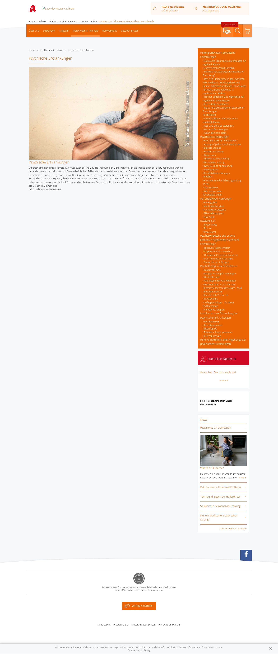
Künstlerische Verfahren (216, 295)
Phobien (208, 176)
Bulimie (208, 228)
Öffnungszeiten (170, 10)
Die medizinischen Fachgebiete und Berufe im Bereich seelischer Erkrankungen (224, 84)
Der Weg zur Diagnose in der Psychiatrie (224, 78)
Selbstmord (210, 114)
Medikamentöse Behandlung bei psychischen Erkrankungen (218, 315)
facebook (223, 380)
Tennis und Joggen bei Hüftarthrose (220, 496)
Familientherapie (212, 269)
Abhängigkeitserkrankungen (216, 198)
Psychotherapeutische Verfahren (218, 266)
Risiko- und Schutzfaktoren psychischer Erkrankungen (223, 109)
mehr (243, 477)
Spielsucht (209, 216)
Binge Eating (210, 224)
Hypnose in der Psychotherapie (220, 284)
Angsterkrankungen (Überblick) (219, 67)
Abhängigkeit (210, 202)
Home (32, 50)
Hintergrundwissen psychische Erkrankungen (217, 55)
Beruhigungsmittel (213, 325)
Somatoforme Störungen (216, 262)
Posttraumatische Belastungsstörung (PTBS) (222, 182)
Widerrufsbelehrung (170, 624)
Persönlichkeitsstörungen (217, 173)
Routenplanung (211, 10)
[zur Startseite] (58, 8)
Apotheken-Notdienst (221, 359)
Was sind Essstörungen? (216, 129)
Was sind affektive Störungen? (219, 125)
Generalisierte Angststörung (218, 165)
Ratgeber (64, 30)
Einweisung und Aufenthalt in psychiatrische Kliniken (218, 91)
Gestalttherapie (212, 277)
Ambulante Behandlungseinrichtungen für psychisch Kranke (224, 62)
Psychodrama (211, 298)
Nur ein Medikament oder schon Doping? (218, 517)
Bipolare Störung (212, 147)
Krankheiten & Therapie (85, 30)
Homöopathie (109, 30)
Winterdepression (213, 191)
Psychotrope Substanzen (216, 103)
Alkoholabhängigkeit (214, 206)
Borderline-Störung (213, 151)
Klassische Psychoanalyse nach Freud (223, 287)
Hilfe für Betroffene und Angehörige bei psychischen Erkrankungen (223, 98)
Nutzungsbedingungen (144, 624)
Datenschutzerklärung (139, 650)
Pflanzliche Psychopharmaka (218, 332)
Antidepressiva (211, 321)
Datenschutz (122, 624)
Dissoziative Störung (214, 162)
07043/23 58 (105, 21)
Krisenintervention (213, 291)
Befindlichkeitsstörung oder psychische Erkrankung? (223, 73)
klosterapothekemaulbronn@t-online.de (134, 21)
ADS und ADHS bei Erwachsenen (220, 140)
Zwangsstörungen (213, 194)
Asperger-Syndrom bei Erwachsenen (222, 144)
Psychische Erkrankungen (81, 50)
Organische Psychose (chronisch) (220, 255)
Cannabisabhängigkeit (215, 209)
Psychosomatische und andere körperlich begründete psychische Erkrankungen (219, 240)
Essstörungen (207, 220)
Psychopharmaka (212, 335)
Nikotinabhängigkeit (214, 213)
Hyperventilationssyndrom (217, 247)
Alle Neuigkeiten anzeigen (234, 528)
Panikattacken (211, 169)
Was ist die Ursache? (212, 468)
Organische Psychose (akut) (218, 251)
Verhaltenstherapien (214, 309)
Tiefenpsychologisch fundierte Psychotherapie (218, 304)
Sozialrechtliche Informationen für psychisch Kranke (220, 120)
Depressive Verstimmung (216, 158)
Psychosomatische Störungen (219, 258)
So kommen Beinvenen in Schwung (220, 506)
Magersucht (210, 231)
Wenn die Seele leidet (215, 132)
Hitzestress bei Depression (215, 427)
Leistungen (49, 30)
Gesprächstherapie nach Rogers (220, 273)
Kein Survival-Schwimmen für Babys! (220, 487)
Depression (210, 155)
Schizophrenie (211, 187)
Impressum (105, 624)
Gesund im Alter (129, 30)
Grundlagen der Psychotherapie (220, 280)
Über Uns (34, 30)
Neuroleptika (210, 328)
